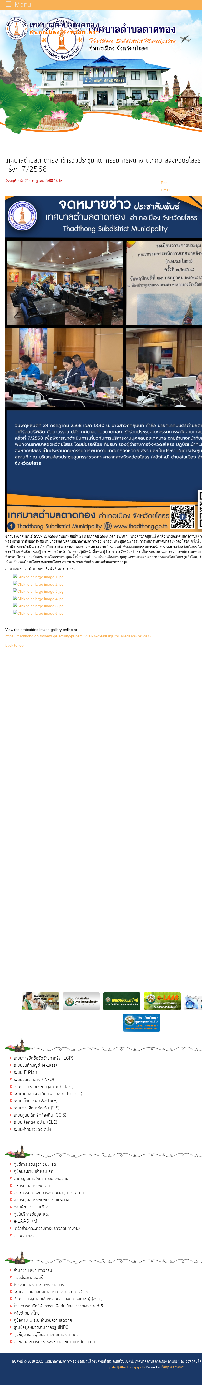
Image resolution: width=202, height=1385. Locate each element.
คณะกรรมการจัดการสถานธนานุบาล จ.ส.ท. (49, 1193)
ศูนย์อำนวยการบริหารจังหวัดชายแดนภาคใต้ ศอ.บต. (56, 1342)
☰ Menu (18, 5)
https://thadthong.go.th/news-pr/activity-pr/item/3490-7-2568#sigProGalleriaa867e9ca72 (78, 636)
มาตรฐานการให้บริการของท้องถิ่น (41, 1178)
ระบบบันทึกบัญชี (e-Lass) (35, 1065)
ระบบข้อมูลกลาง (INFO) (34, 1079)
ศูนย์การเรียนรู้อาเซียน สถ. (36, 1164)
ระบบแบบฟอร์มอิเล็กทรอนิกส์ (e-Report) (48, 1094)
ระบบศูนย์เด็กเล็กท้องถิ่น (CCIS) (40, 1115)
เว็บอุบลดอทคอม (173, 1367)
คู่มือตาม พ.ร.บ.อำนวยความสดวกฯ (43, 1320)
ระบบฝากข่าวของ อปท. (33, 1129)
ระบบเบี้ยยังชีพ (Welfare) (35, 1101)
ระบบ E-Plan (25, 1072)
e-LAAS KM (25, 1221)
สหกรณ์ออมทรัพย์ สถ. (32, 1186)
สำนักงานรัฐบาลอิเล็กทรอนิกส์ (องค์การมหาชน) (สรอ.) (58, 1299)
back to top (14, 645)
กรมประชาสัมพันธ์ (28, 1277)
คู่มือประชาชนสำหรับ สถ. (34, 1171)
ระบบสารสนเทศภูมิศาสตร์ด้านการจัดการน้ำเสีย (52, 1292)
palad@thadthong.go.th (127, 1367)
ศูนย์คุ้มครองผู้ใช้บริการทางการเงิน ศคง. (47, 1334)
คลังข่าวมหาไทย (27, 1313)
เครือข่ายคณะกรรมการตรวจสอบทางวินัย (47, 1228)
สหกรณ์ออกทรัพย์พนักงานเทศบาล (41, 1200)
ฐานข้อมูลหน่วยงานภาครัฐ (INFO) (42, 1327)
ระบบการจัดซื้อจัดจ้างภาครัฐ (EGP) (43, 1058)
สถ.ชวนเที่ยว (24, 1235)
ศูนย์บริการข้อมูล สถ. (31, 1214)
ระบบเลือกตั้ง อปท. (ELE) (35, 1122)
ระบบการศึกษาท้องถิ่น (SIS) (36, 1108)
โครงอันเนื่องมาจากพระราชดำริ (39, 1285)
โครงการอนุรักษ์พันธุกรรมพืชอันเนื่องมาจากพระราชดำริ (58, 1306)
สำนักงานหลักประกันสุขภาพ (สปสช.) (43, 1087)
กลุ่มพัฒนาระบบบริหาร (32, 1207)
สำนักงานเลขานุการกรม (33, 1270)
